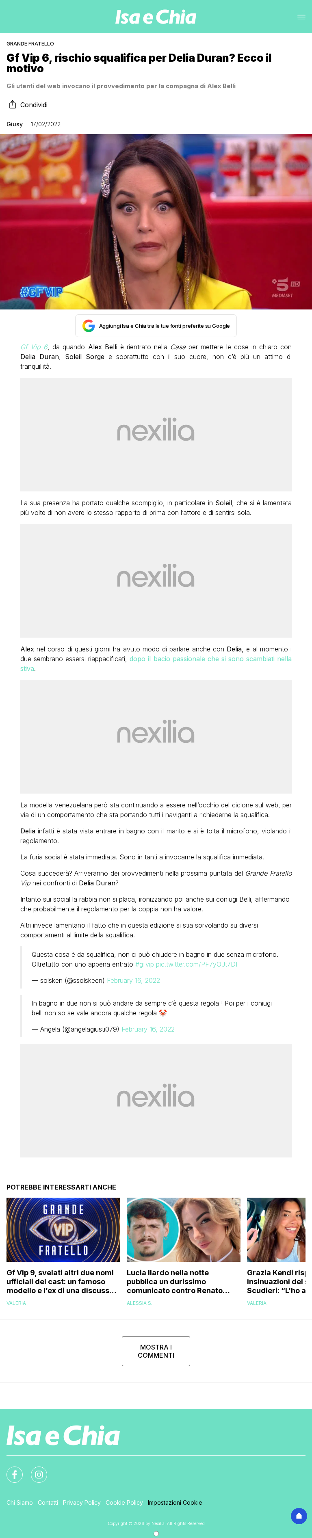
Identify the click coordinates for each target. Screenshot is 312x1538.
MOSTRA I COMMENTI (156, 1351)
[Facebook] (9, 1470)
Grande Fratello (30, 44)
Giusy (14, 124)
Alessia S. (139, 1303)
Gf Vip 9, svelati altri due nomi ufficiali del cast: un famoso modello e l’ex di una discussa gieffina (60, 1281)
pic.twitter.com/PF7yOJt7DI (196, 964)
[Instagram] (34, 1470)
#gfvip (144, 964)
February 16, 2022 (133, 980)
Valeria (16, 1303)
